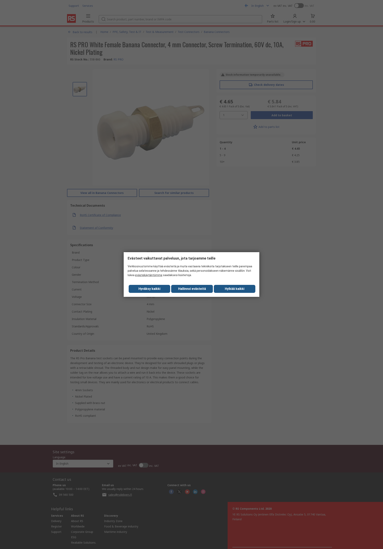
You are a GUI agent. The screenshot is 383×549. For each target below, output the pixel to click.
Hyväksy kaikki (149, 289)
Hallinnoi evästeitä (192, 289)
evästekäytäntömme (148, 275)
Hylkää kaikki (234, 289)
